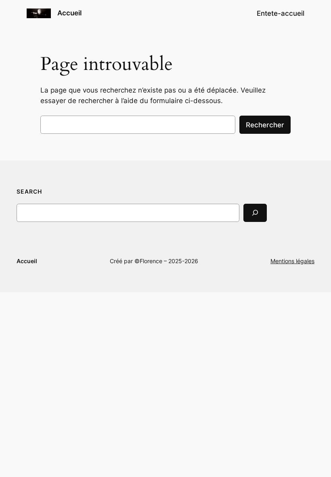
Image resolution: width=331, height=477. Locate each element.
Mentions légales (292, 260)
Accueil (69, 13)
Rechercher (265, 125)
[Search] (255, 213)
